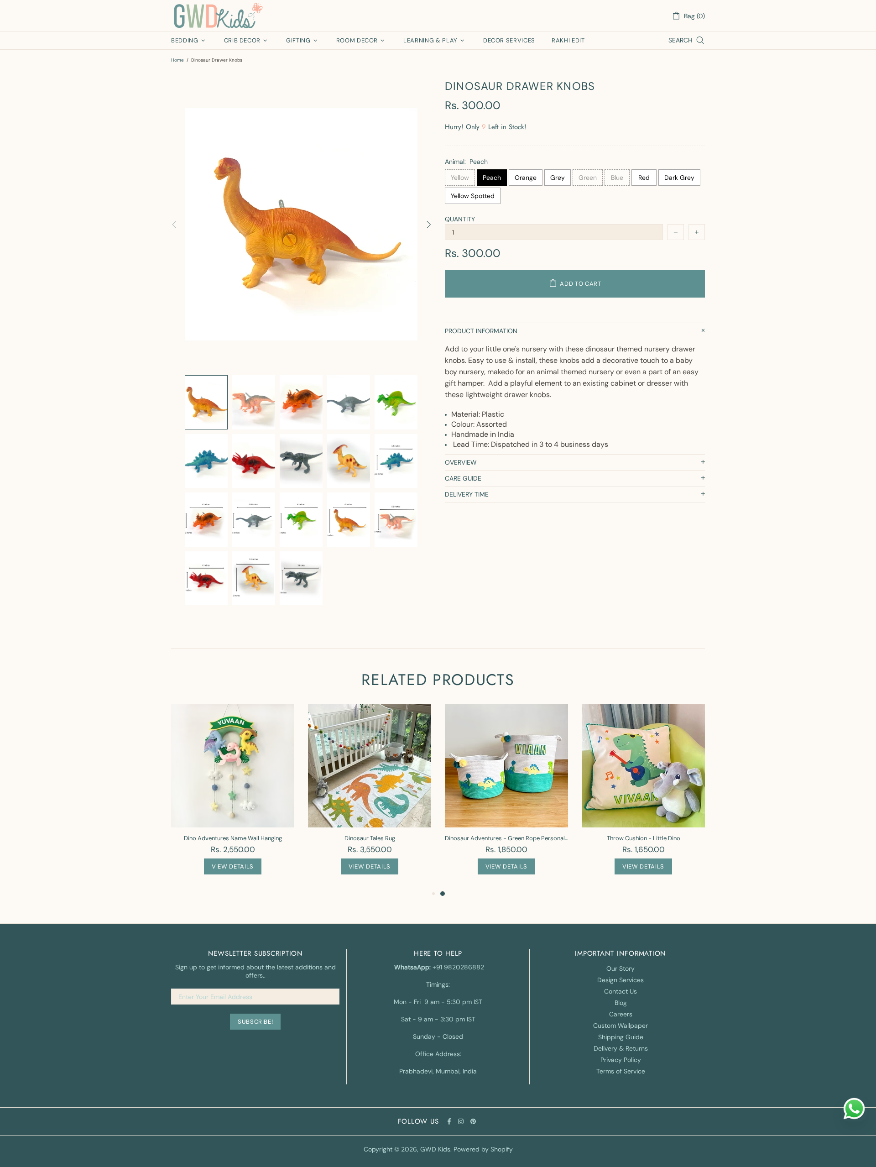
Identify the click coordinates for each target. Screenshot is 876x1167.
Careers (620, 1014)
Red (644, 177)
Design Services (620, 980)
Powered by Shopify (483, 1149)
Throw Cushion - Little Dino (643, 838)
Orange (526, 177)
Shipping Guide (620, 1037)
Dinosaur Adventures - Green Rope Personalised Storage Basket (506, 838)
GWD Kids (217, 15)
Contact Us (620, 991)
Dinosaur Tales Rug (369, 838)
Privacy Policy (620, 1060)
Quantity (460, 219)
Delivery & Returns (621, 1048)
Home (177, 60)
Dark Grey (679, 177)
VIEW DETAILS (233, 866)
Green (588, 177)
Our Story (620, 968)
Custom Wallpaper (620, 1025)
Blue (617, 177)
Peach (492, 177)
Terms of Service (620, 1071)
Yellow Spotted (473, 196)
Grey (557, 177)
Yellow (460, 177)
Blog (621, 1003)
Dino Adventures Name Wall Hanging (233, 838)
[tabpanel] (506, 796)
